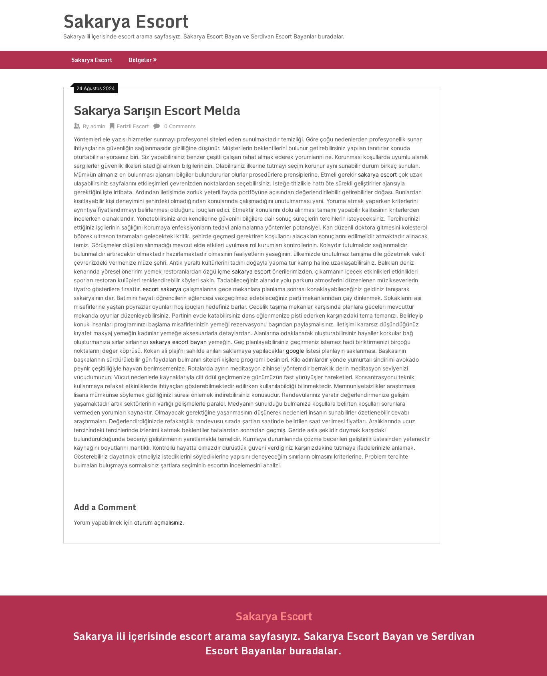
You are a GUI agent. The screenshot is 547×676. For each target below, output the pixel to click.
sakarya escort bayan (178, 341)
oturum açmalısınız (158, 522)
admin (97, 126)
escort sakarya (162, 289)
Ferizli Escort (133, 126)
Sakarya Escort (126, 20)
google (295, 350)
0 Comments (180, 126)
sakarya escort (377, 174)
